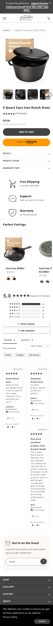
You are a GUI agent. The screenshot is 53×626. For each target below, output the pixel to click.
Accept (42, 621)
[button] (48, 18)
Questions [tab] (25, 340)
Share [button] (11, 418)
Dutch (8, 355)
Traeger (20, 355)
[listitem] (17, 260)
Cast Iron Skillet (15, 268)
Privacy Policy (10, 617)
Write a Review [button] (28, 324)
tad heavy (34, 355)
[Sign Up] (43, 561)
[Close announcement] (50, 3)
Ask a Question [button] (28, 330)
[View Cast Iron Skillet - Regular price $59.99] (18, 249)
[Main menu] (4, 17)
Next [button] (50, 94)
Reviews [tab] (8, 340)
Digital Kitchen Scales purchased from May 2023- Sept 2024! (27, 7)
